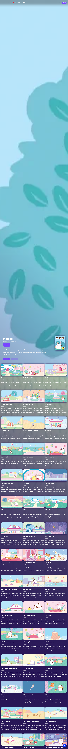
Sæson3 (6, 359)
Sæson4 (14, 359)
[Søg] (60, 3)
